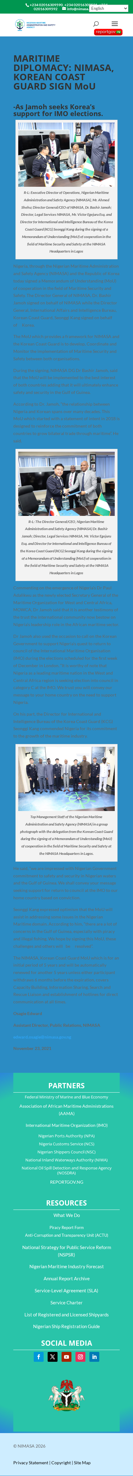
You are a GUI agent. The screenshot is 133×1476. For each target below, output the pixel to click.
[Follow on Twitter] (53, 1357)
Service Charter (66, 1302)
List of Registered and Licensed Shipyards (66, 1314)
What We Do (67, 1215)
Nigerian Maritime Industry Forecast (66, 1266)
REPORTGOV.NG (66, 1182)
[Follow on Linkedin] (94, 1357)
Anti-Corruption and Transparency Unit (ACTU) (66, 1235)
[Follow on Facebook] (39, 1357)
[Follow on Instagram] (80, 1357)
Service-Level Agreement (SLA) (66, 1290)
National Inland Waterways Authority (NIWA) (66, 1160)
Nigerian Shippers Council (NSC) (66, 1152)
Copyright (61, 1462)
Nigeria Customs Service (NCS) (66, 1144)
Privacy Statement (30, 1462)
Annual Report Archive (67, 1278)
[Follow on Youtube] (66, 1357)
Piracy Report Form (66, 1227)
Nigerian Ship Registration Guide (66, 1326)
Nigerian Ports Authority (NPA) (66, 1136)
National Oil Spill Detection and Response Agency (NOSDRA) (67, 1170)
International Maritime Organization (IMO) (67, 1125)
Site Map (82, 1462)
